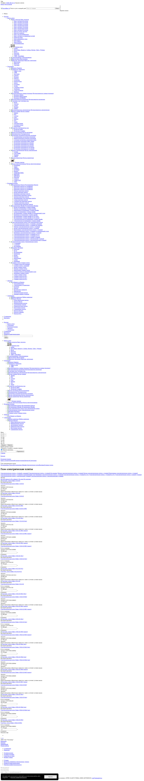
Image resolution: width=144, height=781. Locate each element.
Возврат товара (8, 757)
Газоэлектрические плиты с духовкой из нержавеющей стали (18, 474)
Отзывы (6, 760)
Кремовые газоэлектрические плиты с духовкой (49, 474)
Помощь (3, 742)
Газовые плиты (48, 465)
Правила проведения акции (12, 763)
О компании (7, 316)
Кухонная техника (12, 183)
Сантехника (10, 295)
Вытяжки (41, 465)
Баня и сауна (10, 18)
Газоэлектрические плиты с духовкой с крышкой (14, 473)
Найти (6, 337)
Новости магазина (7, 450)
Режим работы (5, 745)
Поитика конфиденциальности (13, 764)
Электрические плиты (32, 465)
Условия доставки (9, 754)
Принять (50, 776)
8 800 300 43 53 (10, 3)
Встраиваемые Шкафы (20, 465)
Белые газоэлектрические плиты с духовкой (96, 473)
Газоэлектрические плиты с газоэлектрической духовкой (47, 476)
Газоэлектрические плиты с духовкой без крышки (43, 473)
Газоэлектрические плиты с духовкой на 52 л (76, 474)
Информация (4, 744)
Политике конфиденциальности (19, 777)
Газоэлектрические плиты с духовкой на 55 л (102, 474)
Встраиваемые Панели (7, 465)
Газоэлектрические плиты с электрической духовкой (16, 476)
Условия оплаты (8, 753)
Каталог (6, 16)
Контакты (7, 318)
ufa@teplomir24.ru (97, 778)
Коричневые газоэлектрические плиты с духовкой (123, 473)
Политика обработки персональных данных (16, 761)
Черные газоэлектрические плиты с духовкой (70, 473)
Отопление (10, 66)
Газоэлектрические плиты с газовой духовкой (129, 474)
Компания (3, 741)
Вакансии (7, 750)
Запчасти (9, 280)
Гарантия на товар (9, 756)
